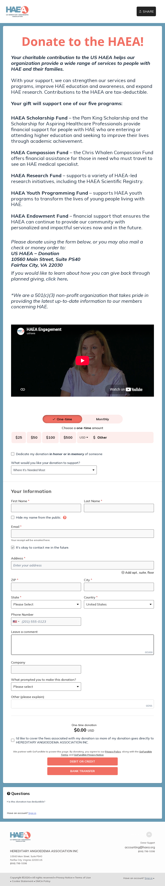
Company (18, 662)
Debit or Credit (82, 761)
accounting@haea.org (140, 847)
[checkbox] (56, 454)
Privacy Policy (113, 751)
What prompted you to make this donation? (43, 680)
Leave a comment (24, 632)
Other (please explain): (28, 697)
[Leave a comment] (82, 645)
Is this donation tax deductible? (26, 801)
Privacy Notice (64, 877)
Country (89, 597)
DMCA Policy (43, 881)
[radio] (64, 419)
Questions (20, 793)
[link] (17, 11)
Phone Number (22, 614)
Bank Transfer (82, 771)
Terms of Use (83, 877)
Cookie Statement (22, 881)
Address (17, 558)
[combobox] (51, 470)
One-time (64, 419)
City (87, 580)
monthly (102, 419)
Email (15, 527)
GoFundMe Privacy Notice (89, 754)
